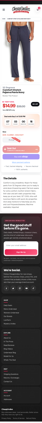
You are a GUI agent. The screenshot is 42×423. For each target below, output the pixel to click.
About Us (7, 338)
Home (3, 18)
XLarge (11, 140)
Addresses (8, 399)
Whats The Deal (10, 360)
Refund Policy (31, 418)
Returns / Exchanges (11, 378)
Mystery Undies (10, 324)
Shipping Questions (11, 374)
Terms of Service (19, 418)
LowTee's (7, 320)
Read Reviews (9, 345)
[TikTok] (33, 288)
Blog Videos (8, 349)
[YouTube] (26, 288)
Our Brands (8, 316)
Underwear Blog (10, 352)
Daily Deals (8, 305)
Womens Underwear (11, 313)
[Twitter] (13, 288)
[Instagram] (20, 288)
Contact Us (8, 381)
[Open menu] (3, 9)
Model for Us (9, 356)
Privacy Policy (6, 418)
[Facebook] (6, 288)
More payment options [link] (21, 162)
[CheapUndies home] (21, 9)
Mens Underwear (10, 309)
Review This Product (10, 96)
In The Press (8, 341)
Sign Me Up (21, 252)
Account (7, 396)
